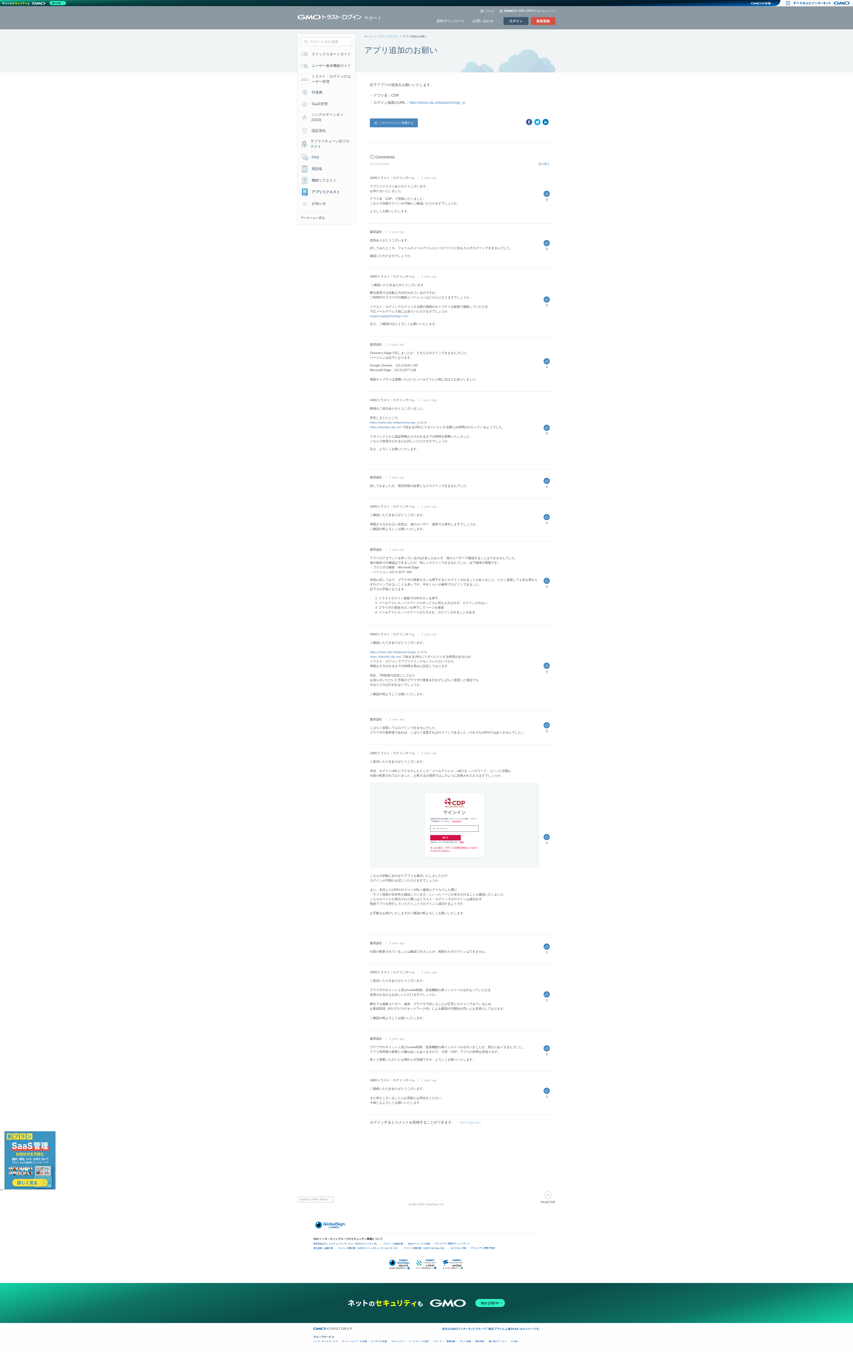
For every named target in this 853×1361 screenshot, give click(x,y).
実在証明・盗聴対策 (323, 1248)
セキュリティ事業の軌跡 (483, 1247)
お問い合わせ (483, 21)
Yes (394, 122)
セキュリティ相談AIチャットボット (452, 1243)
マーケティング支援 (419, 1341)
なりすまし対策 (458, 1248)
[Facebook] (529, 122)
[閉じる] (2, 1189)
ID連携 (317, 92)
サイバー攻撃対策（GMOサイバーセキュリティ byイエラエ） (368, 1248)
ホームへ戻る (315, 218)
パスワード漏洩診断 (393, 1243)
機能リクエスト (324, 180)
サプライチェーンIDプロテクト (330, 143)
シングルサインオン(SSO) (327, 117)
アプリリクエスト (387, 36)
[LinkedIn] (545, 122)
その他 (514, 1341)
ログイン (516, 21)
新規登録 (543, 21)
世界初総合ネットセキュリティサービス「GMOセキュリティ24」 (346, 1243)
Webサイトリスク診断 (419, 1243)
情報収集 (450, 1341)
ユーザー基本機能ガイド (331, 66)
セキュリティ (398, 1341)
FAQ (315, 157)
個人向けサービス (497, 1341)
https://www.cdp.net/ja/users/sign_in (437, 102)
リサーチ (437, 1341)
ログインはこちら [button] (470, 1122)
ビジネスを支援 (379, 1341)
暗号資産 (479, 1341)
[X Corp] (537, 122)
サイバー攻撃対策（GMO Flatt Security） (425, 1248)
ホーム (368, 36)
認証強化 (319, 130)
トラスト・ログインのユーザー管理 (331, 79)
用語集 (317, 169)
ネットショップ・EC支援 (354, 1341)
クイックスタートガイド (331, 54)
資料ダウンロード (450, 21)
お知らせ (319, 203)
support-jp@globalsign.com (389, 316)
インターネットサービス (325, 1341)
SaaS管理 (320, 104)
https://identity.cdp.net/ (385, 427)
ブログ (489, 11)
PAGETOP (548, 1197)
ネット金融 (465, 1341)
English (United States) (314, 1199)
